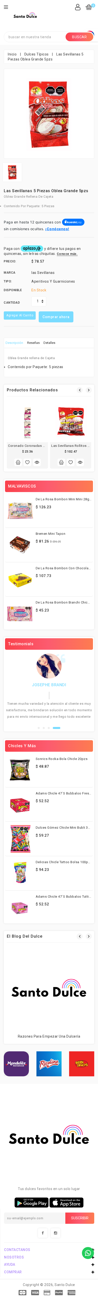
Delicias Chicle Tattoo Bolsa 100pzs (64, 862)
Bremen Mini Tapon (51, 534)
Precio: (10, 261)
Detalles (49, 343)
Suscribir (79, 1218)
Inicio (12, 54)
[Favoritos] (27, 462)
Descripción (14, 343)
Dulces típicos (36, 54)
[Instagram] (55, 1233)
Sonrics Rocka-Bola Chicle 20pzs (62, 759)
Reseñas (33, 343)
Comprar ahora (56, 317)
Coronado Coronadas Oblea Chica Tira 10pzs (43, 446)
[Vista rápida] (37, 462)
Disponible (13, 290)
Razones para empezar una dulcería (49, 1036)
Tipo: (8, 281)
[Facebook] (42, 1233)
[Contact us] (88, 1253)
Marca (10, 272)
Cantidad (12, 302)
